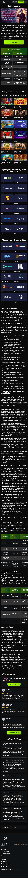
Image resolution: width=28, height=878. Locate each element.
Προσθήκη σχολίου (14, 684)
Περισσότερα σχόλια (14, 732)
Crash (16, 95)
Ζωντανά (10, 95)
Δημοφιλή (3, 95)
